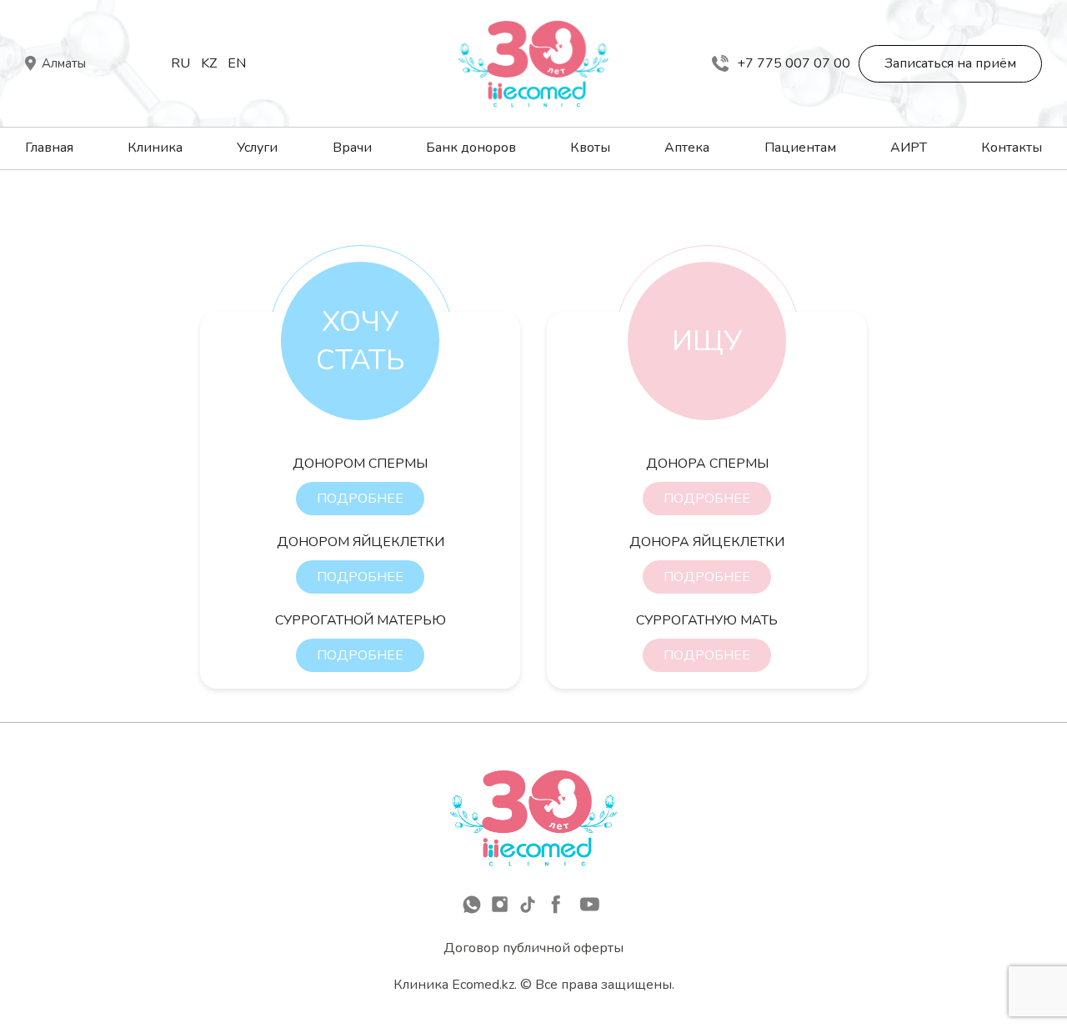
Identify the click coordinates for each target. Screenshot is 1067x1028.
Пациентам (800, 147)
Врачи (352, 147)
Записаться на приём (950, 63)
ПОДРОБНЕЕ (360, 498)
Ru (180, 63)
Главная (49, 147)
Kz (209, 63)
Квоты (590, 147)
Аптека (686, 147)
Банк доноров (471, 147)
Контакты (1011, 147)
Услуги (257, 147)
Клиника (155, 147)
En (237, 63)
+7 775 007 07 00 (793, 63)
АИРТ (908, 147)
